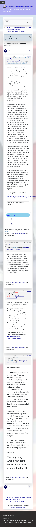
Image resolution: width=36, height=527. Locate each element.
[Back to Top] (33, 524)
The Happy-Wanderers (13, 337)
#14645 (9, 244)
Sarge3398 (18, 357)
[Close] (30, 37)
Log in (11, 234)
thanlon (7, 232)
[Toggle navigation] (7, 22)
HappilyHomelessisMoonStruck (23, 57)
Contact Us (6, 518)
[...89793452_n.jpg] (12, 219)
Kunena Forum (21, 507)
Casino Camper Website (14, 339)
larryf (16, 292)
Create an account (19, 234)
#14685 (29, 355)
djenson (8, 246)
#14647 (29, 291)
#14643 (29, 56)
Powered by (13, 507)
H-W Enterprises (26, 522)
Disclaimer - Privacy (8, 515)
